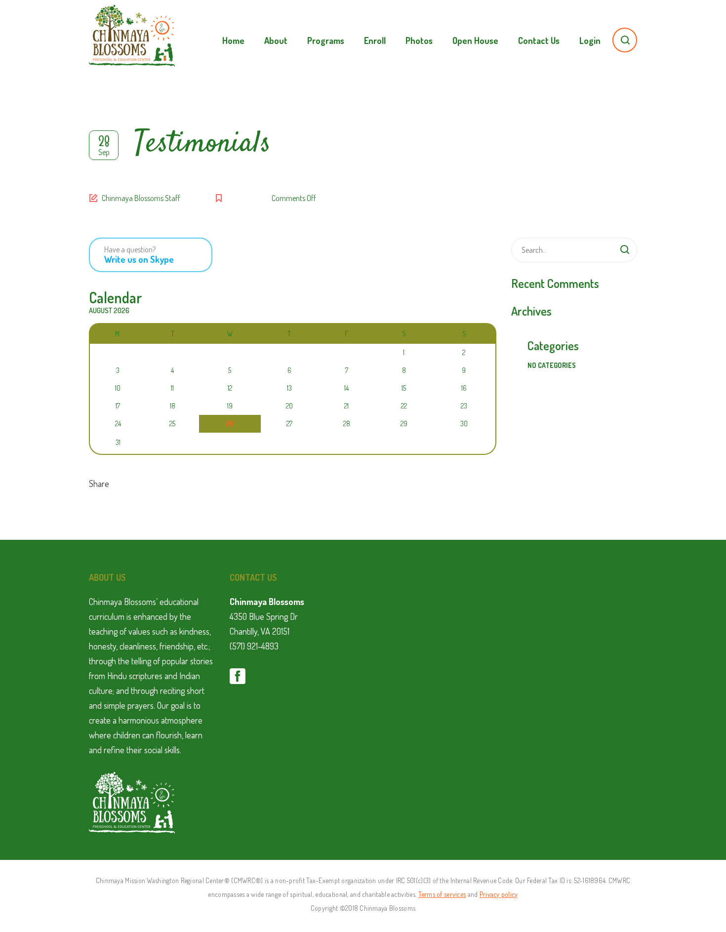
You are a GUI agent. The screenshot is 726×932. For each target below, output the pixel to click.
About (275, 40)
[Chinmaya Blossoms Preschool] (132, 29)
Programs (325, 40)
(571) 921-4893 (254, 646)
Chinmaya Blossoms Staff (141, 198)
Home (233, 40)
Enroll (375, 40)
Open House (475, 40)
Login (590, 40)
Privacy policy (499, 894)
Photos (419, 40)
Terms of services (442, 894)
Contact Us (539, 40)
